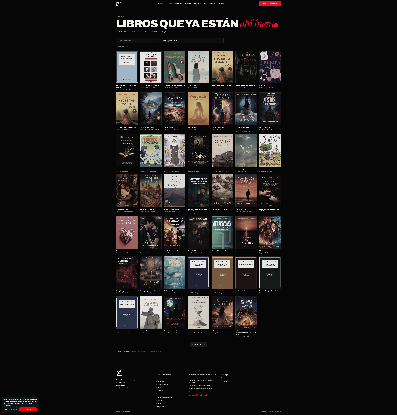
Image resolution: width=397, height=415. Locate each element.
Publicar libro (160, 394)
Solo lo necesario (11, 409)
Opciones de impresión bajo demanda (201, 389)
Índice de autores (155, 351)
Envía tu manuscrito (270, 3)
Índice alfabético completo (140, 351)
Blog (205, 3)
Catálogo (169, 3)
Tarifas (158, 378)
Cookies (223, 378)
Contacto (221, 3)
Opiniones (159, 387)
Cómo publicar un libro (163, 375)
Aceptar (28, 409)
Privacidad (224, 381)
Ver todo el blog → (196, 392)
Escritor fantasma (162, 384)
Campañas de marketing (164, 397)
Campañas (160, 3)
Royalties (188, 3)
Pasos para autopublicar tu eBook (200, 385)
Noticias (212, 3)
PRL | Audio (197, 3)
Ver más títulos (198, 344)
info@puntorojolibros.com (125, 388)
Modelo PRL (178, 3)
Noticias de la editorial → (199, 395)
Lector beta (160, 381)
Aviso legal (224, 375)
